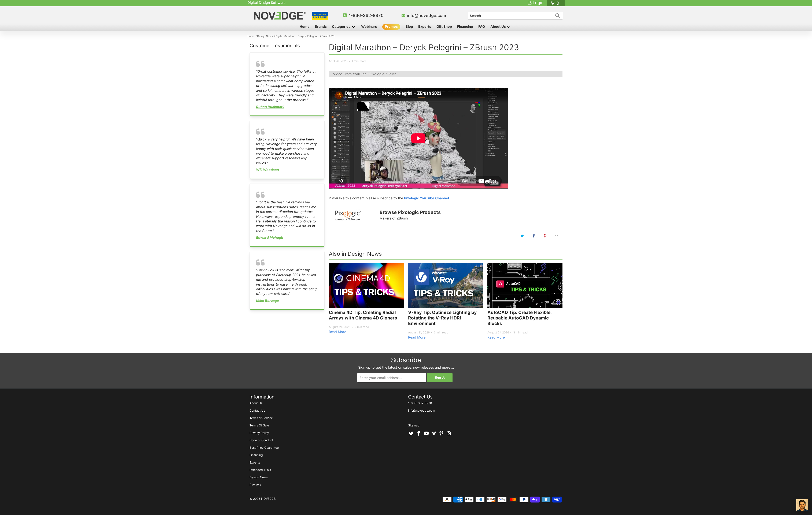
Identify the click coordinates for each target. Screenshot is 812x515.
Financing (465, 26)
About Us (498, 26)
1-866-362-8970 (366, 15)
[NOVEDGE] (280, 16)
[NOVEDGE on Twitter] (411, 434)
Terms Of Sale (259, 425)
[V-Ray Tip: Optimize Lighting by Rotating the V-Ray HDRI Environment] (445, 285)
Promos (391, 26)
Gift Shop (444, 26)
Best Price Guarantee (264, 447)
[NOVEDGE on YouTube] (426, 434)
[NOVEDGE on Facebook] (419, 434)
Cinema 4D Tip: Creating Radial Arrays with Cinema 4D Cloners (363, 315)
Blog (409, 26)
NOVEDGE (268, 498)
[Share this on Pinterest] (545, 235)
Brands (321, 26)
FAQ (481, 26)
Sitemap (414, 425)
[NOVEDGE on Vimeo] (434, 434)
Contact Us (257, 410)
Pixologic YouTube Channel (426, 198)
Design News (259, 477)
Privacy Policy (259, 432)
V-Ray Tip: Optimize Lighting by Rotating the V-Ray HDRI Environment (442, 318)
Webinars (369, 26)
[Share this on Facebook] (533, 235)
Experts (424, 26)
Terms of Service (261, 418)
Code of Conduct (261, 440)
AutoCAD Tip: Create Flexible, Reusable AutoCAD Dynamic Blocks (519, 318)
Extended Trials (260, 470)
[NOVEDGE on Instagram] (449, 434)
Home (305, 26)
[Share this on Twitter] (522, 235)
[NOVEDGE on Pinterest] (441, 434)
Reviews (255, 484)
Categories (341, 26)
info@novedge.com (426, 15)
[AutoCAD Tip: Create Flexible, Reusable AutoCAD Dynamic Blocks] (524, 285)
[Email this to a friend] (556, 235)
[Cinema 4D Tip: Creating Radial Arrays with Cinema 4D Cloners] (366, 285)
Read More (337, 332)
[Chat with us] (802, 505)
